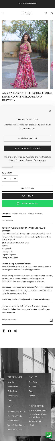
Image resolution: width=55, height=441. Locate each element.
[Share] (15, 331)
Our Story (33, 382)
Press (9, 400)
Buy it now (28, 195)
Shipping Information (35, 213)
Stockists (32, 386)
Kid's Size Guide (14, 416)
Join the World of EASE (27, 148)
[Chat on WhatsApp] (48, 434)
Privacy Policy (15, 160)
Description (6, 213)
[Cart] (52, 13)
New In (10, 382)
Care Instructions (7, 220)
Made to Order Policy (19, 213)
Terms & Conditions (15, 425)
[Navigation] (3, 13)
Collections (12, 391)
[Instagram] (3, 331)
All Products (12, 386)
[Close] (50, 111)
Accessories (12, 395)
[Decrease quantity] (5, 178)
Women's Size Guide (16, 411)
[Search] (46, 13)
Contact (32, 395)
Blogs (31, 391)
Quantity (7, 173)
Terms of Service (14, 429)
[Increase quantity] (15, 178)
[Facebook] (9, 331)
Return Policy (13, 420)
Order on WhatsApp (29, 203)
